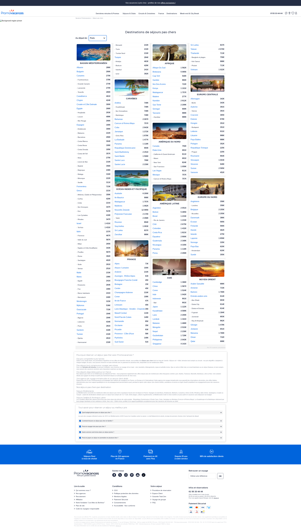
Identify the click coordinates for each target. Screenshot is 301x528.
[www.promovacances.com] (12, 12)
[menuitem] (108, 13)
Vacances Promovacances (83, 18)
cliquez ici (118, 525)
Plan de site (80, 506)
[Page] (114, 475)
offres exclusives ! (168, 3)
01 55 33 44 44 (276, 13)
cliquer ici (216, 498)
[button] (89, 455)
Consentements (120, 503)
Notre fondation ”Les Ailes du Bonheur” (90, 503)
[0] (293, 13)
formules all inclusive (89, 367)
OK (220, 476)
